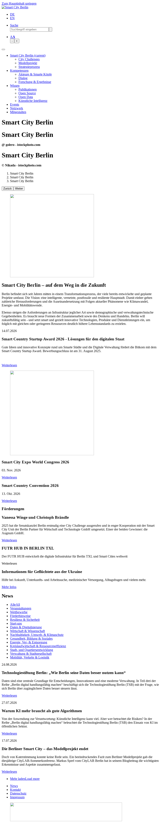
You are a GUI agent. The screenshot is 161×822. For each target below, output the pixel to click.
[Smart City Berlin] (15, 7)
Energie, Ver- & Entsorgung (28, 642)
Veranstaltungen (20, 608)
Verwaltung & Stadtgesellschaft (31, 653)
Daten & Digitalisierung (26, 627)
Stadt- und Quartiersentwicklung (31, 650)
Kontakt (15, 789)
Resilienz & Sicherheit (25, 619)
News (14, 786)
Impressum (17, 797)
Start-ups (16, 623)
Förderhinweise (20, 616)
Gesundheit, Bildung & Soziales (31, 638)
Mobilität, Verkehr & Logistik (29, 657)
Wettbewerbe (18, 612)
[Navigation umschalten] (3, 49)
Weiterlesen (9, 365)
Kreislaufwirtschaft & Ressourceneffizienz (38, 646)
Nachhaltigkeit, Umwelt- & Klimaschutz (37, 635)
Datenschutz (18, 793)
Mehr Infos (9, 587)
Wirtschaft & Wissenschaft (27, 631)
